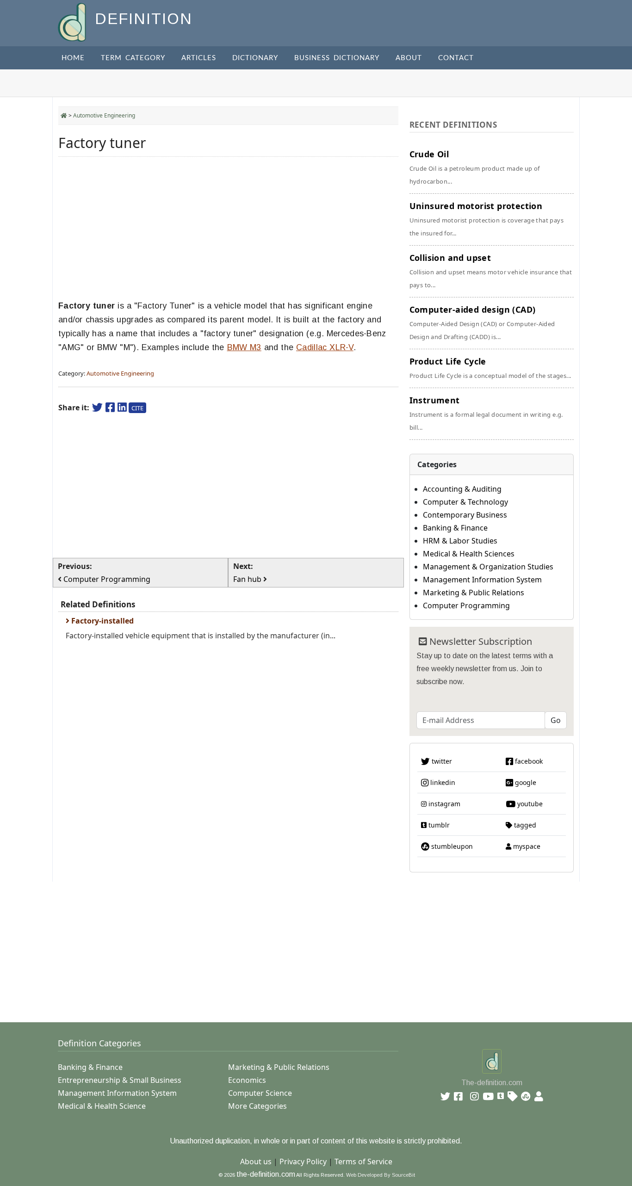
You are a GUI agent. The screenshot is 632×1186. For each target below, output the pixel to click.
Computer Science (260, 1093)
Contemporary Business (465, 515)
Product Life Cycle (490, 368)
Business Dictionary (336, 58)
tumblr (438, 825)
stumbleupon (451, 846)
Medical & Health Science (102, 1106)
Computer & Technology (465, 502)
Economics (247, 1080)
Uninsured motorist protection (486, 218)
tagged (524, 825)
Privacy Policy (303, 1161)
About (409, 58)
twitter (441, 761)
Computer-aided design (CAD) (482, 322)
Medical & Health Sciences (468, 554)
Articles (198, 58)
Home (73, 58)
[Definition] (73, 21)
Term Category (133, 58)
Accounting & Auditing (462, 489)
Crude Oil (474, 166)
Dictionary (255, 58)
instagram (443, 803)
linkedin (441, 782)
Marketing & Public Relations (473, 592)
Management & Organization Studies (488, 567)
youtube (529, 803)
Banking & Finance (455, 528)
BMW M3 (244, 347)
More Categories (257, 1106)
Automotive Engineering (104, 115)
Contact (456, 58)
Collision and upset (490, 270)
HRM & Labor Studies (460, 541)
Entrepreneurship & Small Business (119, 1080)
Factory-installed (101, 621)
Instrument (486, 413)
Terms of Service (363, 1161)
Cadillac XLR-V (324, 347)
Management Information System (482, 579)
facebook (528, 761)
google (524, 782)
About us (256, 1161)
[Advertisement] (228, 228)
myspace (525, 846)
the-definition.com (265, 1174)
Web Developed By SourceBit (380, 1175)
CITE (137, 408)
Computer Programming (466, 605)
